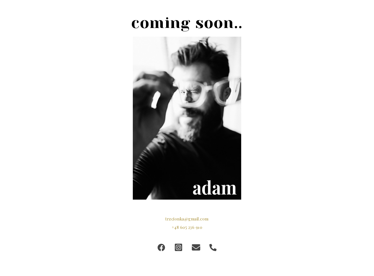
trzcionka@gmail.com (187, 219)
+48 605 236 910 (187, 227)
